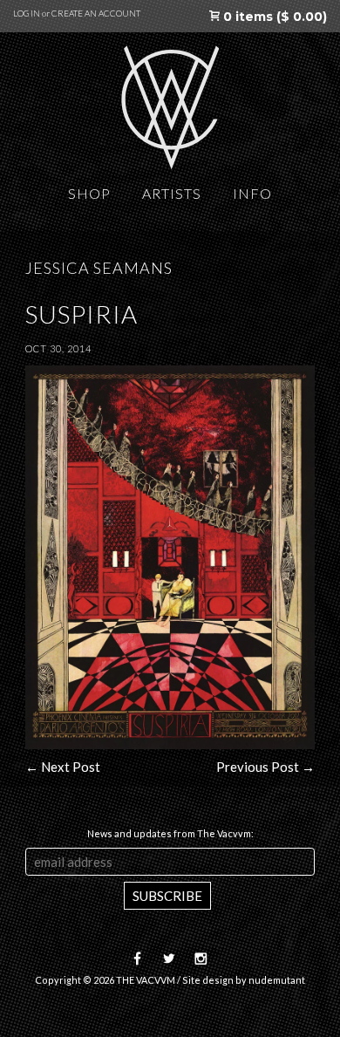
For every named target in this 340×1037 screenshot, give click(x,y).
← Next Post (62, 766)
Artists (171, 193)
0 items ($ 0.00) (273, 16)
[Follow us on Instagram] (197, 958)
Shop (89, 193)
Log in (26, 13)
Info (252, 193)
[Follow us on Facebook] (138, 958)
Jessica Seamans (99, 267)
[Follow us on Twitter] (165, 958)
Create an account (95, 13)
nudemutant (276, 980)
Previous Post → (265, 766)
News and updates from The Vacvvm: (170, 833)
